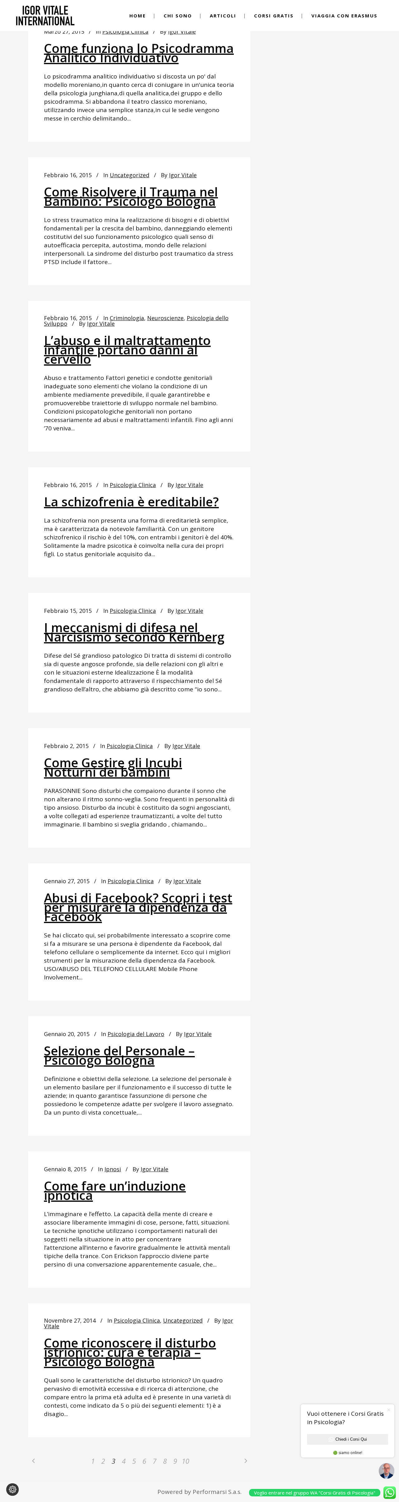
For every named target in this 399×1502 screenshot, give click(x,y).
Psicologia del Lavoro (136, 1034)
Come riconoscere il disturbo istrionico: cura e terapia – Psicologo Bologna (130, 1352)
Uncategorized (129, 175)
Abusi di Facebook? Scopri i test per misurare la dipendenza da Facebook (138, 907)
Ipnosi (112, 1169)
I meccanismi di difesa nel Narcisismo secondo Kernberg (134, 632)
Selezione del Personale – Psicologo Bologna (119, 1055)
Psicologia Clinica (125, 31)
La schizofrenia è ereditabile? (131, 501)
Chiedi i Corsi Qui (351, 1439)
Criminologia (127, 318)
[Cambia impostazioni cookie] (12, 1489)
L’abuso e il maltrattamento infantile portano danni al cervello (127, 349)
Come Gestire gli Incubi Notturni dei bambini (113, 767)
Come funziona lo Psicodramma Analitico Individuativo (139, 53)
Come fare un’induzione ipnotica (115, 1190)
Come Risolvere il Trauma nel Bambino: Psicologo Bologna (131, 196)
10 (185, 1461)
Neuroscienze (165, 318)
